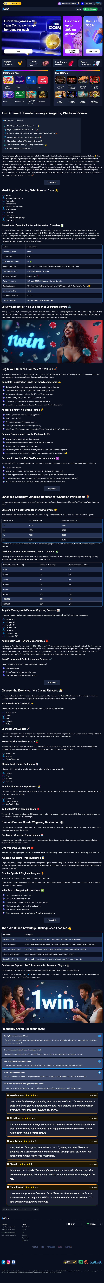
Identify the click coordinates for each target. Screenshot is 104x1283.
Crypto (24, 1229)
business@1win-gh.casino (9, 1232)
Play (18, 51)
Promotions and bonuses (69, 3)
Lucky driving (88, 3)
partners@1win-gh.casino (9, 1235)
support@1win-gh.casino (8, 1227)
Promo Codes (25, 1227)
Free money (13, 3)
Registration (92, 9)
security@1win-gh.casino (8, 1229)
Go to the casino (72, 51)
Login (79, 9)
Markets (24, 1235)
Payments (25, 1240)
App (23, 1232)
